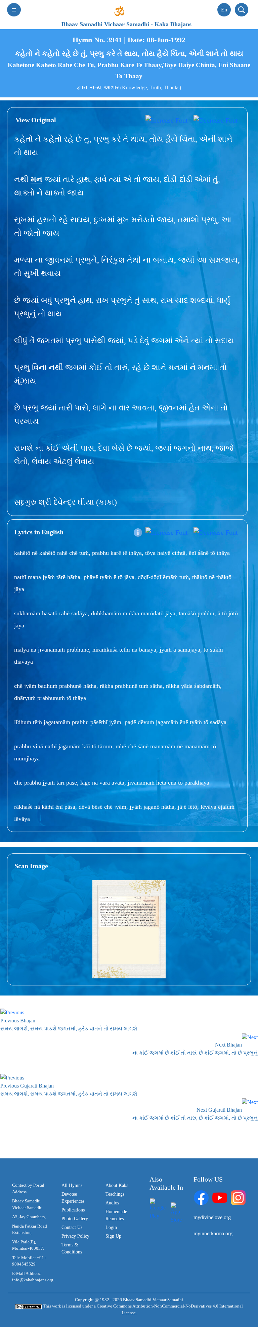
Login (111, 1227)
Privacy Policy (75, 1236)
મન (36, 179)
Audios (112, 1202)
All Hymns (71, 1185)
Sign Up (113, 1236)
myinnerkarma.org (213, 1233)
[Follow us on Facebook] (201, 1197)
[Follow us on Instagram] (238, 1197)
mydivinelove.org (212, 1217)
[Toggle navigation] (14, 9)
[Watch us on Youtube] (219, 1197)
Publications (73, 1209)
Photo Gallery (74, 1218)
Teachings (114, 1194)
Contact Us (71, 1227)
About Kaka (116, 1185)
